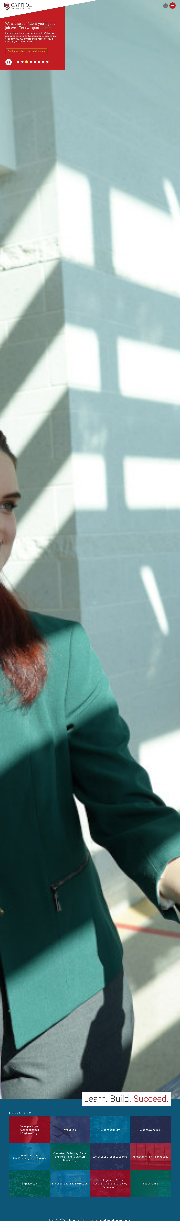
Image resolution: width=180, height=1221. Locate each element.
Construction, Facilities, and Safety (29, 1156)
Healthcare (150, 1183)
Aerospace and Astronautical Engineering (29, 1130)
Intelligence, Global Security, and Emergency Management (110, 1184)
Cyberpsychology (150, 1129)
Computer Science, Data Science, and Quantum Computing (69, 1157)
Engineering (29, 1183)
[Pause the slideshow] (8, 49)
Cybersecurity (110, 1129)
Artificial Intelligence (110, 1156)
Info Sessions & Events (21, 38)
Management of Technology (150, 1156)
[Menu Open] (172, 5)
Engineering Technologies (70, 1183)
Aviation (70, 1129)
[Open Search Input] (165, 5)
